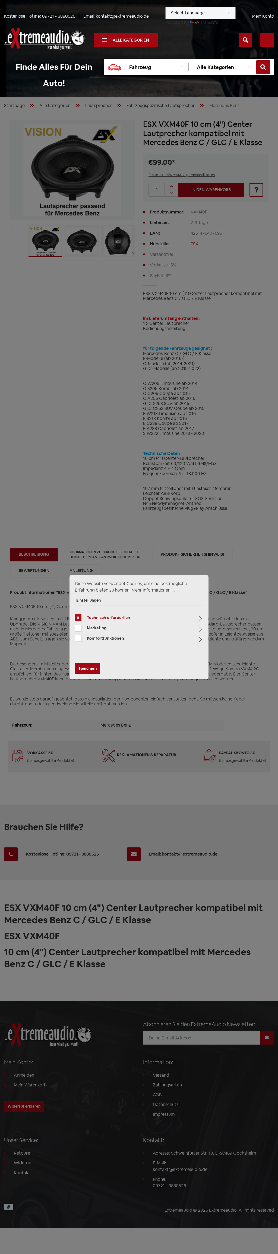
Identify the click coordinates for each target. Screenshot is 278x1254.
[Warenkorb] (267, 40)
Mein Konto (263, 16)
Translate (209, 22)
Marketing (96, 627)
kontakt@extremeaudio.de (122, 16)
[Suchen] (245, 40)
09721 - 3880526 (58, 16)
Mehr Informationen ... (153, 590)
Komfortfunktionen (105, 638)
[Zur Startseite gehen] (45, 39)
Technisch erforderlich (108, 617)
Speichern (87, 668)
